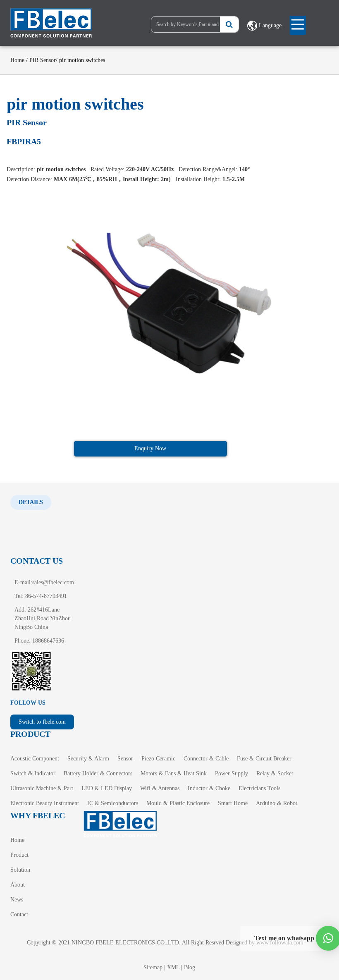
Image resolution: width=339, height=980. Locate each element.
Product (19, 855)
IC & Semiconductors (112, 803)
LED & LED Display (106, 788)
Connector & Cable (206, 758)
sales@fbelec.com (53, 582)
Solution (20, 870)
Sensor (125, 758)
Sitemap (152, 967)
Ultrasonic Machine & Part (41, 788)
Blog (189, 967)
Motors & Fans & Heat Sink (174, 773)
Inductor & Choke (209, 788)
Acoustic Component (34, 758)
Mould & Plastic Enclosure (178, 803)
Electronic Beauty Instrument (44, 803)
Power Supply (231, 773)
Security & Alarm (88, 758)
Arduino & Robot (276, 803)
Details (31, 502)
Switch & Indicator (32, 773)
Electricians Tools (259, 788)
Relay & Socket (274, 773)
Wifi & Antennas (159, 788)
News (16, 899)
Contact (19, 914)
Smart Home (233, 803)
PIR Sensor (42, 60)
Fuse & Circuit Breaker (264, 758)
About (17, 885)
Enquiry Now (150, 448)
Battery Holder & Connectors (98, 773)
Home (17, 60)
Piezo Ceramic (158, 758)
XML (173, 967)
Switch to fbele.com (42, 722)
